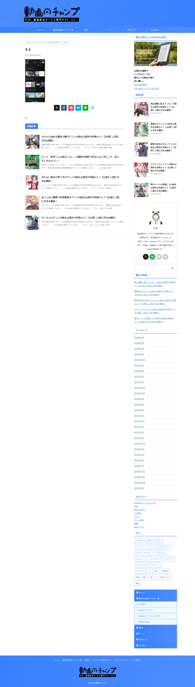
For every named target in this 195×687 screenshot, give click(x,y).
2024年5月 (139, 343)
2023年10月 (139, 360)
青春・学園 (140, 577)
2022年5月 (139, 404)
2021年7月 (139, 432)
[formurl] (159, 257)
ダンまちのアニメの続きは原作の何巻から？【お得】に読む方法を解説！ (79, 217)
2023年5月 (139, 376)
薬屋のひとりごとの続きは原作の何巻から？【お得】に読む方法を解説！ (164, 127)
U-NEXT (142, 604)
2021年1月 (139, 438)
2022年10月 (139, 393)
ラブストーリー (142, 571)
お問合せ (154, 30)
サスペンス (160, 552)
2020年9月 (139, 449)
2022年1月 (139, 415)
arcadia (139, 540)
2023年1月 (139, 382)
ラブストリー (153, 565)
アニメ (109, 30)
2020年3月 (139, 454)
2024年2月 (139, 354)
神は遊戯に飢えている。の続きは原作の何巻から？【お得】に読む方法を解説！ (164, 106)
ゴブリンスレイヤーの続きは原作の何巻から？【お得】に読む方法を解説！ (164, 167)
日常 (156, 571)
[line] (85, 108)
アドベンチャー (164, 546)
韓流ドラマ (131, 30)
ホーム (40, 30)
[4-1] (78, 108)
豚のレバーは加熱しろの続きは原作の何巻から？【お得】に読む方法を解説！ (164, 187)
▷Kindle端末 (140, 84)
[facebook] (64, 108)
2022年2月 (139, 410)
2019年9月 (139, 488)
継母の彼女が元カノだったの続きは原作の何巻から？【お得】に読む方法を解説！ (164, 147)
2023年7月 (139, 365)
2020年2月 (139, 460)
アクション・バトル (144, 546)
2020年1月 (139, 466)
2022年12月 (139, 387)
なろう (159, 540)
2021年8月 (139, 427)
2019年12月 (139, 471)
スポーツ (140, 559)
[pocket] (71, 108)
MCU (149, 540)
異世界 (165, 571)
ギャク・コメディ (143, 552)
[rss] (152, 257)
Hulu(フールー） (146, 610)
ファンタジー (153, 559)
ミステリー (168, 559)
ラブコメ (140, 565)
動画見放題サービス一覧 (63, 30)
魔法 (138, 583)
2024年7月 (139, 337)
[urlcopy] (92, 108)
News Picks (144, 622)
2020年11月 (139, 443)
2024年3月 (139, 348)
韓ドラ (153, 577)
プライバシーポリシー (122, 660)
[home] (165, 257)
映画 (86, 30)
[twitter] (57, 108)
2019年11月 (139, 477)
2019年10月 (139, 482)
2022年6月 (139, 399)
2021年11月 (139, 421)
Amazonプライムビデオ (149, 616)
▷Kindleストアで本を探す (147, 88)
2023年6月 (139, 371)
